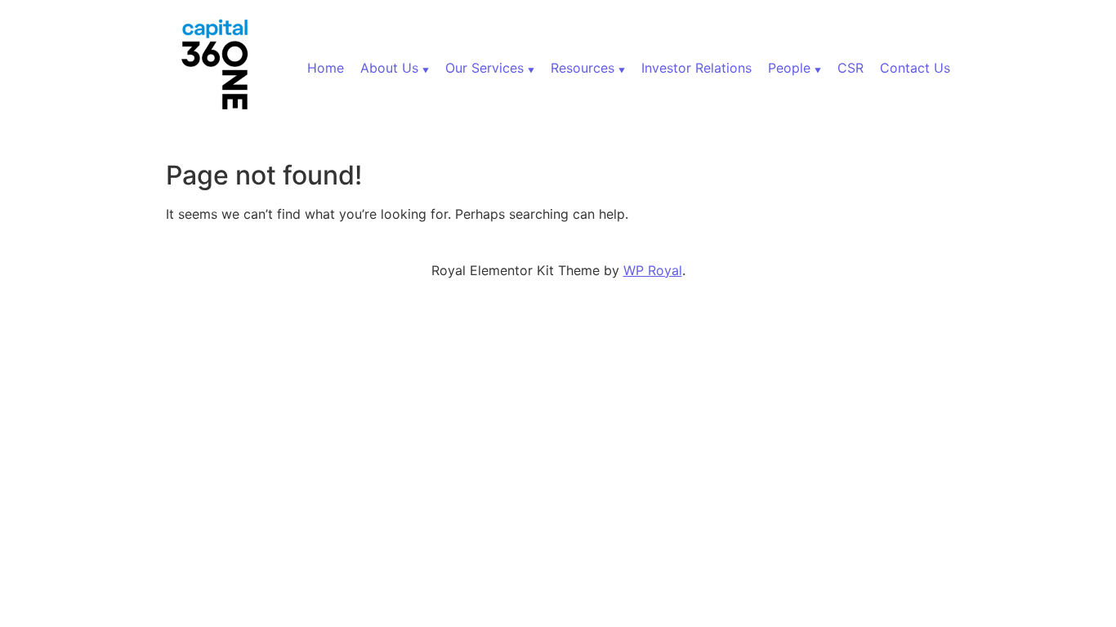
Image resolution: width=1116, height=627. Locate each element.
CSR (850, 68)
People (789, 68)
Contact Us (915, 68)
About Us (389, 68)
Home (325, 68)
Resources (582, 68)
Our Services (484, 68)
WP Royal (652, 270)
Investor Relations (696, 68)
